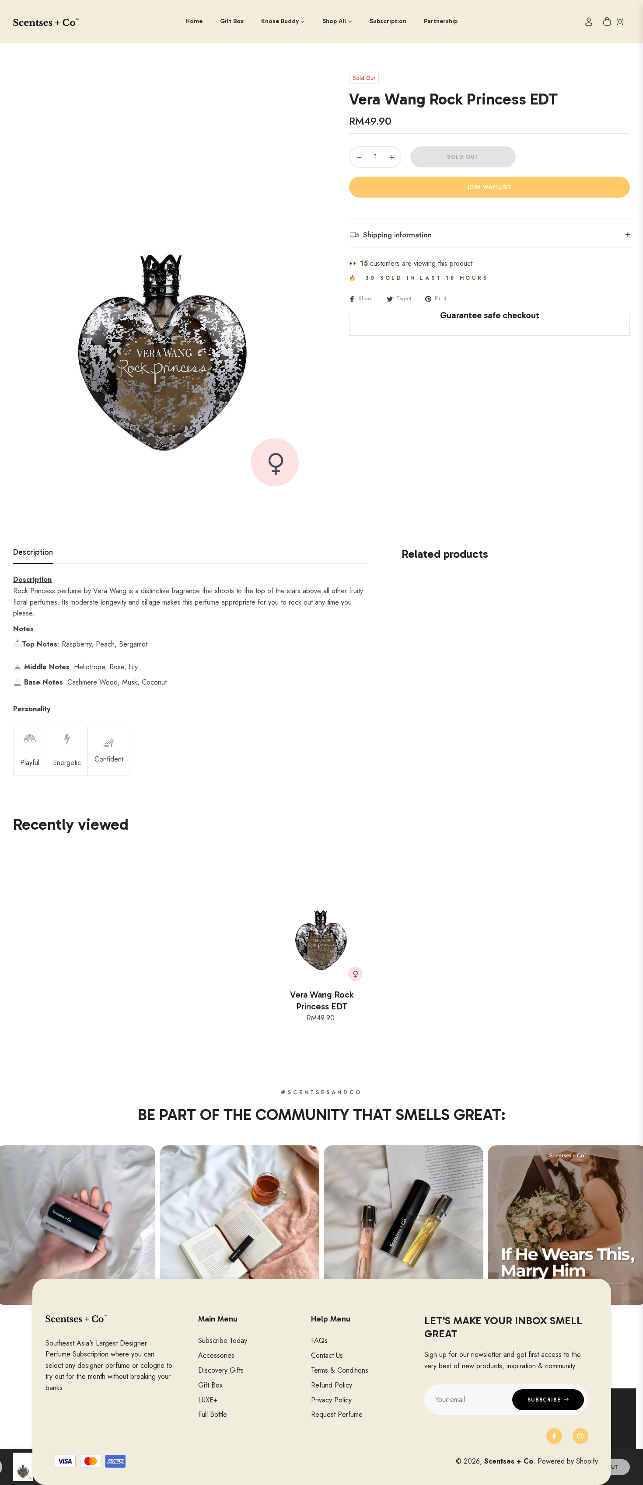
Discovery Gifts (221, 1370)
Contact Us (327, 1355)
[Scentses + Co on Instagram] (580, 1436)
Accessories (216, 1355)
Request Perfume (337, 1414)
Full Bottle (212, 1414)
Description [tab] (33, 552)
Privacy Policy (331, 1400)
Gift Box (210, 1385)
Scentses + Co (508, 1461)
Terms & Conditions (339, 1370)
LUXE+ (207, 1400)
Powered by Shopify (568, 1461)
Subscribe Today (222, 1340)
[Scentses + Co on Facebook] (554, 1436)
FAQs (319, 1340)
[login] (589, 21)
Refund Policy (331, 1385)
